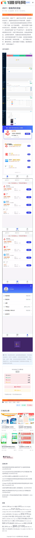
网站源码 (19, 529)
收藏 (24, 405)
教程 (6, 523)
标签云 (22, 536)
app (18, 506)
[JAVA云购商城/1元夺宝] (9, 418)
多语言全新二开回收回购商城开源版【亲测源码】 (15, 495)
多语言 (22, 516)
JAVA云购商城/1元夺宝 (8, 427)
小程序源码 (9, 518)
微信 (27, 518)
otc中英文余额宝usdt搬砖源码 (10, 476)
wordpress (23, 511)
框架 (27, 523)
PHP (15, 509)
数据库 (14, 523)
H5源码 (21, 445)
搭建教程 (23, 521)
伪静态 (17, 514)
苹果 (30, 529)
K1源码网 (18, 536)
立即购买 (18, 387)
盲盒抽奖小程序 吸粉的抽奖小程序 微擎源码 (26, 427)
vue (17, 511)
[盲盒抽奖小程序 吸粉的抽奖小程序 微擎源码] (26, 418)
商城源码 (5, 425)
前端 (6, 402)
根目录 (20, 523)
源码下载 (28, 526)
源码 (18, 402)
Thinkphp (28, 509)
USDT (11, 511)
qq (22, 509)
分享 (19, 405)
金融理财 (11, 11)
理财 (4, 529)
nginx (8, 509)
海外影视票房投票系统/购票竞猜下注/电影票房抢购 (16, 467)
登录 (28, 2)
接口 (10, 402)
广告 (15, 518)
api (12, 506)
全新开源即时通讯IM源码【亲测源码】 (12, 488)
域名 (14, 516)
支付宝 (29, 521)
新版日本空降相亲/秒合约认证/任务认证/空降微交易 (16, 490)
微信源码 (21, 425)
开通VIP (18, 390)
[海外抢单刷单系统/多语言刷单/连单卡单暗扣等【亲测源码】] (9, 438)
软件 (4, 531)
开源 (21, 518)
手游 (9, 521)
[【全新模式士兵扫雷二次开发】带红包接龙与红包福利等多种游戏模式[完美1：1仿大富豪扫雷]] (26, 438)
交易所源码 (10, 514)
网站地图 (26, 536)
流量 (14, 402)
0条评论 (23, 11)
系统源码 (11, 529)
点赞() (30, 405)
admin (6, 506)
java (24, 506)
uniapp (5, 511)
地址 (8, 516)
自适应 (25, 529)
